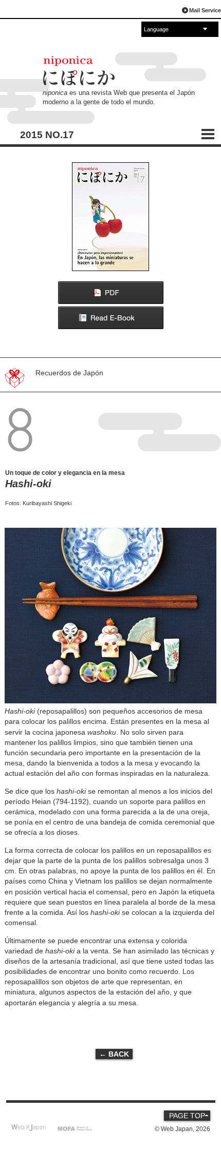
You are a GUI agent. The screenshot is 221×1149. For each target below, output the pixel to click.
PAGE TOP (187, 1116)
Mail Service (205, 10)
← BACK (114, 1054)
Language (156, 29)
